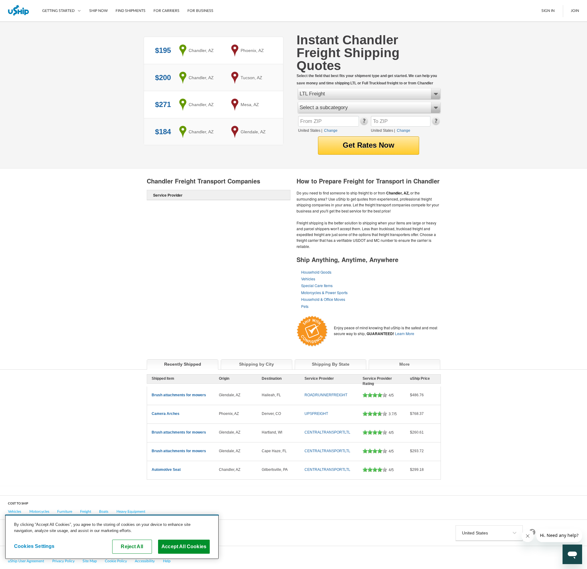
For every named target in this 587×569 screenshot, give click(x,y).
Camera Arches (165, 414)
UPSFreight (316, 414)
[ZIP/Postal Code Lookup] (363, 123)
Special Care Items (317, 285)
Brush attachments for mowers (179, 395)
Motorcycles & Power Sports (324, 292)
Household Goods (316, 272)
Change (331, 130)
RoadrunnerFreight (326, 395)
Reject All (132, 546)
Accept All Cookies (183, 546)
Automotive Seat (166, 469)
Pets (304, 306)
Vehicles (308, 278)
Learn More (404, 333)
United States (309, 130)
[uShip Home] (19, 10)
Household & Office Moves (323, 299)
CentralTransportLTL (327, 432)
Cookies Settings (34, 546)
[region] (112, 537)
